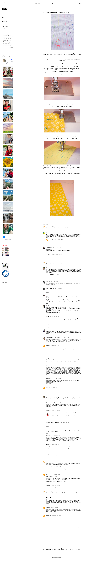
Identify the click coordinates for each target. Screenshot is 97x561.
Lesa (47, 387)
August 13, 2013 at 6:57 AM (56, 444)
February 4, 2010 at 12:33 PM (53, 281)
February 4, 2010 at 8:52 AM (52, 232)
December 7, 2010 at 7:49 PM (56, 378)
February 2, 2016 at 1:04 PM (58, 239)
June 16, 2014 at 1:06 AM (56, 485)
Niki (47, 232)
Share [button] (32, 9)
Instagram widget (8, 239)
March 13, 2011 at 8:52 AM (53, 396)
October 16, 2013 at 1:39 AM (55, 461)
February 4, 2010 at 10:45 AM (57, 247)
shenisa (51, 274)
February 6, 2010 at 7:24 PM (56, 324)
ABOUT (3, 17)
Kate (47, 329)
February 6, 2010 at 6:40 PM (54, 316)
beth (47, 281)
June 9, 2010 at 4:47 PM (53, 365)
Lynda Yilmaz (49, 294)
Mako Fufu (48, 474)
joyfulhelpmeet (49, 247)
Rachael (47, 267)
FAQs (3, 24)
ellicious (47, 226)
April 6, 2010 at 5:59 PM (55, 358)
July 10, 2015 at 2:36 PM (57, 274)
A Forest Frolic (49, 254)
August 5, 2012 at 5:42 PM (56, 410)
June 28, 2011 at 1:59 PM (69, 402)
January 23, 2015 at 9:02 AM (59, 497)
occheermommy (49, 515)
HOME (3, 15)
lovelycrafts (48, 461)
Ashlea (47, 396)
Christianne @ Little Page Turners (53, 337)
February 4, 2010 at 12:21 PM (54, 267)
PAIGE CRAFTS (5, 26)
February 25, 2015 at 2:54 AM (55, 507)
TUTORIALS (4, 21)
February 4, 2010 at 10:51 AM (57, 254)
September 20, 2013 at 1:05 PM (57, 454)
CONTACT (4, 19)
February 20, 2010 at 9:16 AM (64, 337)
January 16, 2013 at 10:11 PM (56, 435)
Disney (51, 413)
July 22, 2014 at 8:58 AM (54, 491)
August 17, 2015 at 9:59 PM (57, 515)
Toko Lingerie (49, 485)
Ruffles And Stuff (44, 3)
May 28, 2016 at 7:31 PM (57, 466)
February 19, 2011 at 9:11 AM (53, 387)
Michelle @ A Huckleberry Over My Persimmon (55, 402)
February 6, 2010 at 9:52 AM (56, 305)
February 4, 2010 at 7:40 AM (54, 226)
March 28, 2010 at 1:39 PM (55, 345)
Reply (47, 230)
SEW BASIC (4, 23)
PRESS (3, 28)
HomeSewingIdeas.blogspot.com (53, 422)
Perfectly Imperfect (50, 288)
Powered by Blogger (57, 557)
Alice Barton (48, 305)
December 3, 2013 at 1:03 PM (55, 474)
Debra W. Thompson (50, 497)
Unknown (51, 239)
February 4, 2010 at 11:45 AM (55, 262)
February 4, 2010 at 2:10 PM (59, 288)
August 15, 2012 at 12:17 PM (64, 422)
